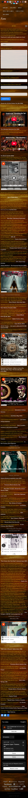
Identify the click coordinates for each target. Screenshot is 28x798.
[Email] (5, 2)
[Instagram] (10, 2)
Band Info (5, 7)
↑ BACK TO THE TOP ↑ (14, 796)
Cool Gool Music (17, 793)
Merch (19, 7)
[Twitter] (14, 4)
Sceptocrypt (3, 294)
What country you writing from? (8, 91)
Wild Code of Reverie (14, 616)
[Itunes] (13, 2)
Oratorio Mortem (14, 446)
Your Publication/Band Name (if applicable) (11, 84)
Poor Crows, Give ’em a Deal (14, 528)
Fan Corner (6, 14)
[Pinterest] (20, 2)
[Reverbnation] (14, 786)
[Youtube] (16, 4)
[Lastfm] (15, 2)
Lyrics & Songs (20, 11)
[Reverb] (23, 2)
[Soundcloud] (25, 2)
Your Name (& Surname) (6, 70)
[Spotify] (11, 4)
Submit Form (5, 98)
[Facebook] (8, 2)
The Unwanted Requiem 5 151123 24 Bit (12, 294)
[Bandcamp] (13, 782)
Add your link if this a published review (10, 77)
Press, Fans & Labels (8, 11)
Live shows (13, 7)
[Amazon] (5, 782)
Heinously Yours (5, 209)
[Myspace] (18, 2)
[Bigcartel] (3, 2)
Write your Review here (6, 48)
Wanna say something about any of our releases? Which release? (12, 40)
